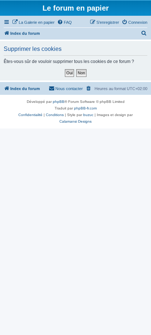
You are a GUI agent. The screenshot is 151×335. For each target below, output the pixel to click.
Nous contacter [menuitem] (69, 88)
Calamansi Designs (75, 121)
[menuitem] (33, 22)
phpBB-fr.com (85, 108)
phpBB (59, 102)
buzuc (88, 115)
